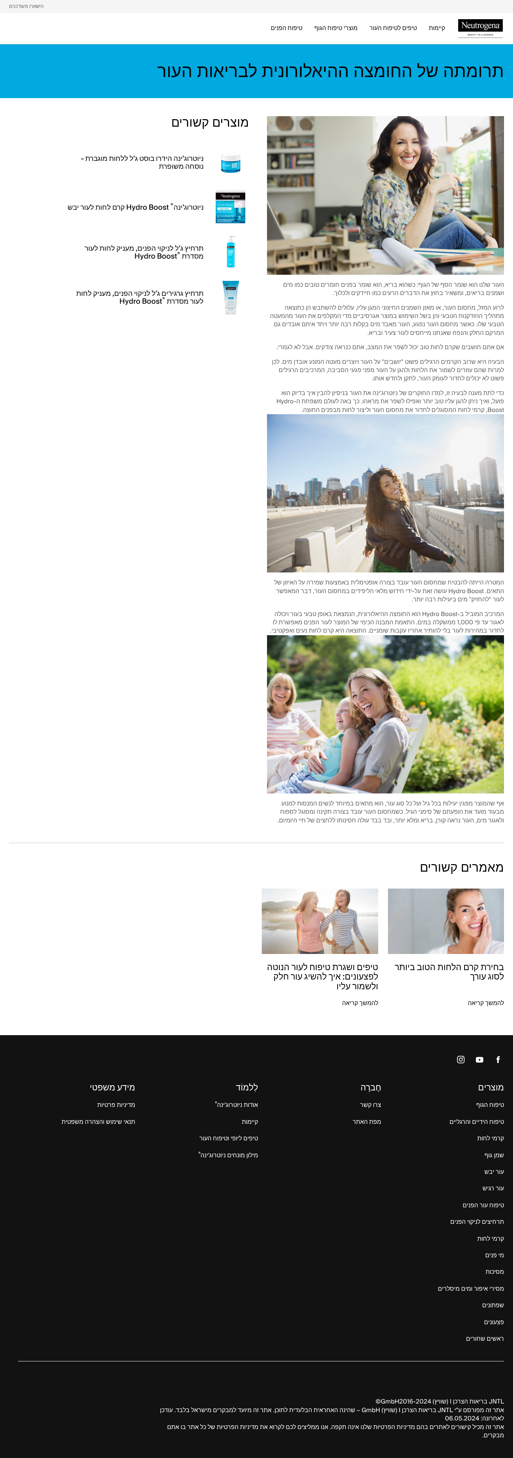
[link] (26, 6)
